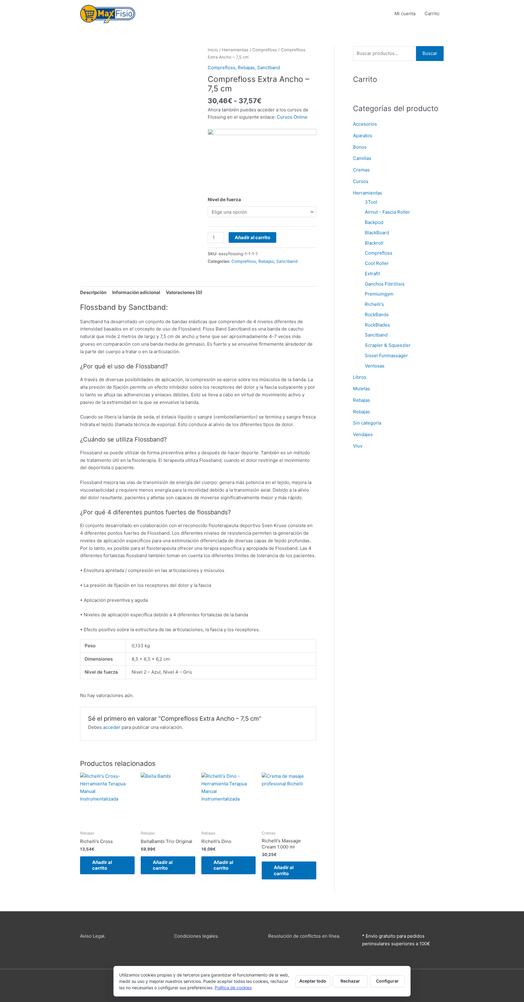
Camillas (362, 158)
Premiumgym (379, 294)
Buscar (429, 53)
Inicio (213, 49)
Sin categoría (367, 423)
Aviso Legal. (93, 936)
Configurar (387, 980)
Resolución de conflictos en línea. (304, 936)
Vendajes (363, 434)
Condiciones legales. (196, 936)
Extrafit (372, 273)
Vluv (357, 446)
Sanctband (268, 67)
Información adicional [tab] (136, 292)
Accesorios (365, 124)
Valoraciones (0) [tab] (184, 292)
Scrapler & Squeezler (388, 345)
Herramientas (235, 49)
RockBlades (377, 325)
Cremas (361, 170)
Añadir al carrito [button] (102, 865)
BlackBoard (377, 232)
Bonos (360, 147)
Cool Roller (377, 263)
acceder (111, 727)
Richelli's (374, 304)
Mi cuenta (405, 13)
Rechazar (350, 980)
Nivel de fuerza (224, 199)
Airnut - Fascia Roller (387, 212)
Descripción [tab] (93, 292)
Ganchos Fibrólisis (385, 284)
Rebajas (246, 67)
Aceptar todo (312, 980)
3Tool (371, 202)
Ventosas (375, 366)
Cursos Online (292, 117)
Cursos (360, 181)
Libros (359, 377)
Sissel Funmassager (386, 355)
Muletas (361, 388)
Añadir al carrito (252, 237)
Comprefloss (264, 49)
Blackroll (374, 243)
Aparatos (362, 135)
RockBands (377, 314)
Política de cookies (233, 987)
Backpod (374, 222)
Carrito (432, 13)
